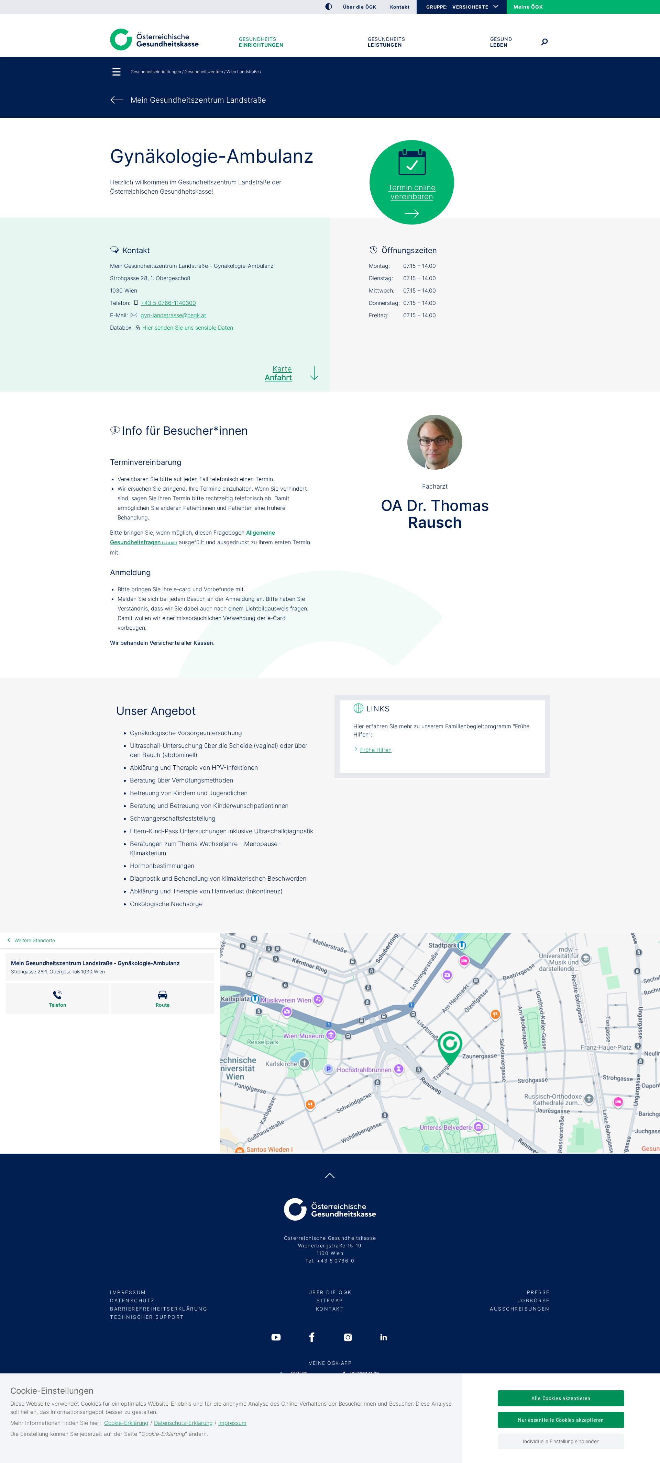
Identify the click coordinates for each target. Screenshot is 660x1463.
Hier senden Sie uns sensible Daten (187, 327)
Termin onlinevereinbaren (412, 192)
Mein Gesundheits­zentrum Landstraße (198, 99)
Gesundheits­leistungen (386, 42)
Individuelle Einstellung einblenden (561, 1441)
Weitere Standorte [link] (34, 940)
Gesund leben (501, 42)
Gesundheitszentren (204, 71)
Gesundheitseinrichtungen (261, 42)
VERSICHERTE (470, 7)
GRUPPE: (437, 7)
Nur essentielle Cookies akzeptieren (561, 1420)
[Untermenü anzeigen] (116, 72)
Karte (278, 373)
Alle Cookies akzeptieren (561, 1398)
